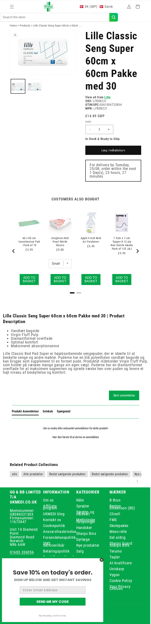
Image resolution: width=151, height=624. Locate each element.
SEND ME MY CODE (52, 601)
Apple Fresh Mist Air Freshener (89, 243)
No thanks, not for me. (52, 616)
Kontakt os (51, 519)
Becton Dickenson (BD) (120, 507)
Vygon (112, 574)
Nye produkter (86, 545)
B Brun (113, 500)
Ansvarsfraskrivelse (58, 531)
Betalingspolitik (55, 551)
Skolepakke (116, 525)
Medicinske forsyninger (84, 520)
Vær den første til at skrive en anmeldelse (74, 437)
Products (25, 29)
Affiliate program (49, 507)
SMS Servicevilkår (53, 544)
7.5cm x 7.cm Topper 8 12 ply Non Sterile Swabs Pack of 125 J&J (119, 247)
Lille (106, 101)
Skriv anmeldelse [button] (74, 399)
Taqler (112, 557)
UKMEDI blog (53, 514)
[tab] (91, 416)
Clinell (112, 514)
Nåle (78, 500)
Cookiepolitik (53, 525)
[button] (11, 6)
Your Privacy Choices (117, 587)
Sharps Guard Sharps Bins (118, 544)
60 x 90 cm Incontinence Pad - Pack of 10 (29, 245)
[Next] (134, 255)
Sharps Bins (85, 533)
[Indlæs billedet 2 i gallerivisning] (34, 89)
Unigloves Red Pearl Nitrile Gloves (59, 245)
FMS (111, 519)
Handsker (83, 527)
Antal (87, 125)
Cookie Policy (118, 580)
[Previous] (14, 255)
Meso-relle (116, 531)
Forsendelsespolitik (58, 537)
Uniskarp (114, 568)
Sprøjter (81, 506)
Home (13, 29)
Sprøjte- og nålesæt (84, 513)
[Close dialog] (102, 560)
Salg (78, 551)
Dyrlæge (81, 539)
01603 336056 (22, 552)
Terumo (113, 551)
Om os (47, 500)
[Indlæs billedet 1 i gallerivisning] (18, 89)
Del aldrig (115, 537)
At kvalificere (118, 563)
